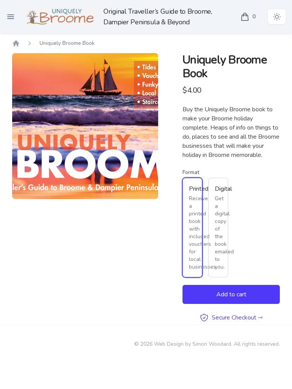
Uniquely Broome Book (67, 43)
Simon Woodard (211, 344)
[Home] (60, 16)
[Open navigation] (10, 16)
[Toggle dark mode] (277, 16)
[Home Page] (16, 43)
